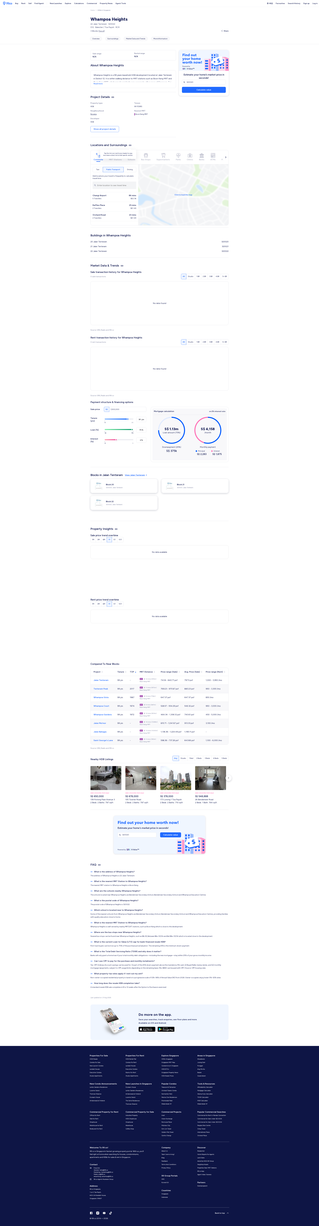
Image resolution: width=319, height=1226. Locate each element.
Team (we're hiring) (167, 1154)
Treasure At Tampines (168, 1087)
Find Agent (39, 3)
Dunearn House (95, 1097)
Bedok (199, 1072)
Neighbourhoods (202, 1164)
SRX (162, 1179)
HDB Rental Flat (131, 1059)
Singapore (164, 1194)
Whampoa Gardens (103, 714)
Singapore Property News (169, 1072)
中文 (271, 3)
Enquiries (97, 1168)
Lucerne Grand (94, 1090)
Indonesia (164, 1197)
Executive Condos (95, 1072)
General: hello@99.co (101, 1170)
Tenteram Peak (101, 689)
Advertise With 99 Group (205, 1161)
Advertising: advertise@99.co (103, 1176)
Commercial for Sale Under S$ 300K (209, 1119)
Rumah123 (165, 1182)
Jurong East (201, 1062)
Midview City (165, 1125)
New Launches (56, 3)
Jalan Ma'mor (100, 723)
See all (101, 31)
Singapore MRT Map (168, 1062)
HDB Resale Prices (167, 1076)
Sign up (306, 3)
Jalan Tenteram (101, 680)
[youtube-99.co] (104, 1213)
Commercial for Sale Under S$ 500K (209, 1122)
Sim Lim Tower (166, 1129)
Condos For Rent (131, 1062)
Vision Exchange (166, 1119)
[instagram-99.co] (97, 1213)
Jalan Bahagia (100, 732)
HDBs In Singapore (103, 10)
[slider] (128, 419)
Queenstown (201, 1076)
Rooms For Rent (131, 1072)
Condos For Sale (95, 1062)
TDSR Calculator (202, 1097)
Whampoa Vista (101, 697)
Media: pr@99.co (99, 1174)
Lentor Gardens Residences (98, 1087)
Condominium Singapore (169, 1066)
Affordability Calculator (205, 1087)
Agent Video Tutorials (204, 1174)
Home (92, 10)
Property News (106, 3)
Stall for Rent (94, 1119)
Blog (162, 1158)
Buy (16, 3)
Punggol (200, 1066)
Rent (23, 3)
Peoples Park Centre (203, 1125)
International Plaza (203, 1132)
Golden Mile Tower (167, 1132)
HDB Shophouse (131, 1119)
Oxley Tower (201, 1129)
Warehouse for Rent (96, 1125)
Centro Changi (166, 1135)
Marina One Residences (169, 1097)
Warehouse (129, 1125)
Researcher (201, 1151)
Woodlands (201, 1059)
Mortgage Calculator (204, 1090)
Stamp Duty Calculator (205, 1094)
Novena (93, 114)
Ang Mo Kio (201, 1069)
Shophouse (93, 1122)
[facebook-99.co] (91, 1213)
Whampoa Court (101, 706)
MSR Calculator (202, 1101)
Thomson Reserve (95, 1094)
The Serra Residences (133, 1101)
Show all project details (105, 129)
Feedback (164, 1161)
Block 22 (110, 501)
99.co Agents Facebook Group (103, 1179)
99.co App (200, 1171)
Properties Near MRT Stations (207, 1168)
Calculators (79, 3)
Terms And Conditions (168, 1164)
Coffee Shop (130, 1129)
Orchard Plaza (202, 1135)
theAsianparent (202, 1186)
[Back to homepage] (7, 3)
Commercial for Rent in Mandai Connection (211, 1115)
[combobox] (114, 185)
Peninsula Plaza (166, 1122)
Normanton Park (166, 1094)
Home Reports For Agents (205, 1154)
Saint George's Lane (103, 740)
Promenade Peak (166, 1101)
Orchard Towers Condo (169, 1090)
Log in (315, 3)
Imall (163, 1115)
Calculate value (204, 90)
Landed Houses (95, 1069)
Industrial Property (132, 1115)
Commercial (92, 3)
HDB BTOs (165, 1069)
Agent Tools (121, 3)
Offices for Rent (95, 1115)
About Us (164, 1151)
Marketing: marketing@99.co (103, 1172)
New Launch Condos (96, 1066)
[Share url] (112, 97)
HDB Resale (94, 1059)
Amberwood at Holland (97, 1101)
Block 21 (180, 484)
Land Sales (200, 1158)
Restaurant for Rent (96, 1129)
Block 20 (110, 484)
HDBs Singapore (166, 1059)
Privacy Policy (165, 1168)
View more (165, 1104)
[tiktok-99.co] (110, 1213)
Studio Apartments (96, 1076)
